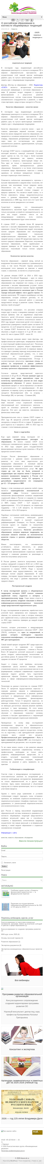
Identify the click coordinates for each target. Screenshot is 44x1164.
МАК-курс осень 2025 (9, 934)
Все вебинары (22, 980)
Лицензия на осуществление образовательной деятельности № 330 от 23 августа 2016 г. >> (26, 905)
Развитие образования (9, 942)
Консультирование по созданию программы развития (21, 929)
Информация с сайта (9, 833)
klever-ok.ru (25, 1158)
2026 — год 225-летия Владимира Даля (22, 1118)
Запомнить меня (10, 862)
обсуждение (28, 837)
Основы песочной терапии (11, 938)
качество (4, 837)
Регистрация (5, 870)
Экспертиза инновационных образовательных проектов (21, 949)
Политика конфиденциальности (13, 1151)
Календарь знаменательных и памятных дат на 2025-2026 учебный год (22, 1081)
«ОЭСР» (4, 87)
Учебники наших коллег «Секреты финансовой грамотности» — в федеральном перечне (24, 892)
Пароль (4, 856)
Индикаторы (38, 85)
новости (11, 837)
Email (3, 850)
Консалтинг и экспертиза (22, 1049)
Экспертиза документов (10, 945)
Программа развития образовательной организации (22, 995)
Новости (14, 29)
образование (19, 837)
